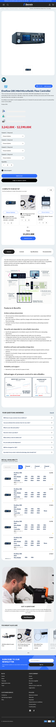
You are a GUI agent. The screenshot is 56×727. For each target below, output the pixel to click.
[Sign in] (50, 5)
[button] (4, 223)
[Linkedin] (30, 710)
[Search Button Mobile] (8, 5)
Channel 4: (7, 154)
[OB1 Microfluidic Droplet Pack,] (8, 636)
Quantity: (4, 162)
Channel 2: (7, 140)
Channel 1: (7, 132)
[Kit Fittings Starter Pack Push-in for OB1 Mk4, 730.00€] (25, 636)
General (9, 251)
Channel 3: (7, 147)
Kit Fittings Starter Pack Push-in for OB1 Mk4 (24, 645)
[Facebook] (34, 710)
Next (50, 190)
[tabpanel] (10, 210)
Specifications (34, 251)
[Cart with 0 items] (53, 4)
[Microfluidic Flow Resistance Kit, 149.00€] (41, 636)
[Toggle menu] (3, 5)
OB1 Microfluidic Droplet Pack (8, 645)
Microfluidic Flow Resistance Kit (38, 645)
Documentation (47, 251)
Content (21, 251)
